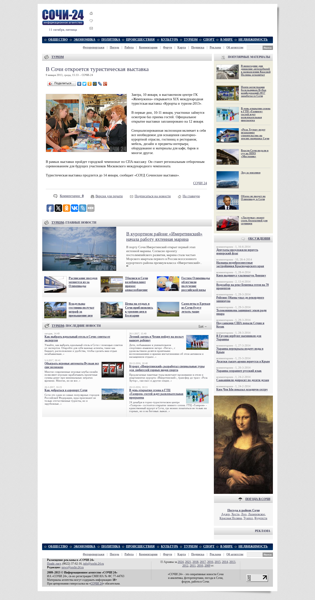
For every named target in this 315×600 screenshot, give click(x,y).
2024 (181, 562)
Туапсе (248, 518)
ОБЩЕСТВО (58, 39)
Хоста (235, 514)
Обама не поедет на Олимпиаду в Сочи (253, 197)
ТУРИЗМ (191, 39)
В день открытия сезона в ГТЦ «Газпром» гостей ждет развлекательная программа (156, 393)
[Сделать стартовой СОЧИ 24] (91, 18)
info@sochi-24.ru (93, 563)
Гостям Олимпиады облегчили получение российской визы (195, 284)
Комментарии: (72, 196)
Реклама (215, 47)
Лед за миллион (250, 172)
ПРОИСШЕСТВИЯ (140, 39)
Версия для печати (109, 196)
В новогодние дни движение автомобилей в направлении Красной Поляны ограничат (255, 70)
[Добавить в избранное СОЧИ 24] (91, 25)
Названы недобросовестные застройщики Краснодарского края (240, 264)
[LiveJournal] (100, 84)
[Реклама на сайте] (243, 493)
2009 (207, 565)
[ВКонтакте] (79, 84)
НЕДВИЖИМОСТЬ (253, 39)
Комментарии (148, 47)
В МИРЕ (226, 39)
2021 (188, 562)
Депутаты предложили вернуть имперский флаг (237, 251)
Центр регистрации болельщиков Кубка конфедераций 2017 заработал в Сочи (253, 91)
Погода (114, 47)
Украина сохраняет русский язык (239, 370)
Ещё (201, 326)
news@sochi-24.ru (73, 567)
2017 (203, 562)
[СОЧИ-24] (63, 24)
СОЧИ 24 (200, 183)
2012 (185, 565)
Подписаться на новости (153, 196)
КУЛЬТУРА (169, 39)
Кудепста (260, 518)
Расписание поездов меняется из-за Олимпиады (83, 282)
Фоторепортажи (93, 47)
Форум (167, 47)
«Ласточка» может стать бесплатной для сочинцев (254, 220)
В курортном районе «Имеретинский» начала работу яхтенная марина (164, 236)
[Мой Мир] (94, 84)
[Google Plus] (105, 84)
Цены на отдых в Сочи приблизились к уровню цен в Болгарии (139, 309)
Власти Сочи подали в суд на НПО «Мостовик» (254, 153)
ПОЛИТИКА (110, 39)
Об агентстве (234, 47)
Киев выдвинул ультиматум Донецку (241, 275)
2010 (200, 565)
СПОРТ (209, 39)
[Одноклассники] (89, 84)
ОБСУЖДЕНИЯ (259, 238)
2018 (195, 562)
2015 (217, 562)
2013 (232, 562)
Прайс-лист (54, 563)
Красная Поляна (231, 518)
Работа (129, 47)
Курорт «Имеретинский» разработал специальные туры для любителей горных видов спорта (167, 368)
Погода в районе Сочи (243, 510)
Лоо (244, 514)
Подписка (197, 47)
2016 (210, 562)
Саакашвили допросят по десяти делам (242, 380)
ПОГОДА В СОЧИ (257, 499)
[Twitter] (84, 84)
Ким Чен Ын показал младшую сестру (242, 389)
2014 (225, 562)
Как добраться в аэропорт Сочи (66, 390)
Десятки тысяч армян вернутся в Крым (243, 361)
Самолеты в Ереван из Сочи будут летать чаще (195, 307)
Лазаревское (256, 514)
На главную (191, 196)
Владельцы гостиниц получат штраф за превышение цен (81, 309)
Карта (181, 47)
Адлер (225, 514)
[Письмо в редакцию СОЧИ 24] (91, 29)
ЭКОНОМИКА (84, 39)
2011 (193, 565)
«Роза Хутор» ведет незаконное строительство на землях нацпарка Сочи (255, 134)
